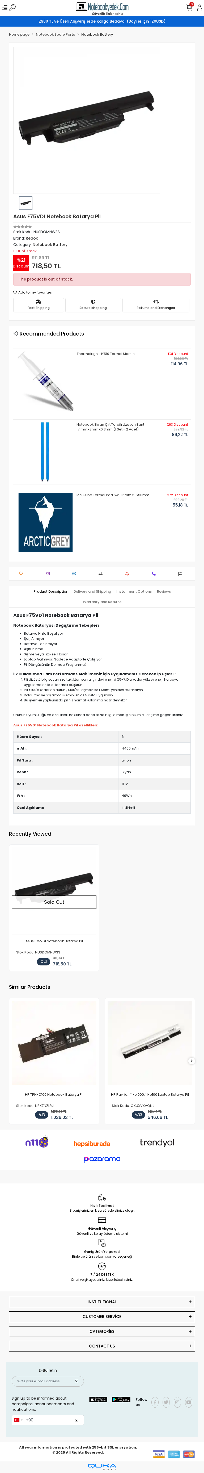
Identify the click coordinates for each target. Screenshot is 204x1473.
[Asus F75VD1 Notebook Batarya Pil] (54, 891)
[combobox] (18, 1420)
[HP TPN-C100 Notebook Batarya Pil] (54, 1044)
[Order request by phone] (155, 573)
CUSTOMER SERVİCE (102, 1316)
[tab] (50, 591)
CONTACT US (102, 1346)
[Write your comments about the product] (75, 573)
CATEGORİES (102, 1331)
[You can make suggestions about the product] (181, 573)
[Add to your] (102, 573)
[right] (191, 1061)
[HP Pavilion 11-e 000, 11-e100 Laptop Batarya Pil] (150, 1044)
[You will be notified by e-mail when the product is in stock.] (128, 573)
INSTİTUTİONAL (102, 1302)
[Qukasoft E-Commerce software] (102, 1467)
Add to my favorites (35, 292)
